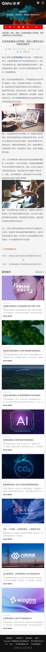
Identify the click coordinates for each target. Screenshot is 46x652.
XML (11, 644)
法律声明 (19, 638)
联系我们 (9, 638)
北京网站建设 (36, 644)
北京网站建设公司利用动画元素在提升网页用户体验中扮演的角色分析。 (26, 264)
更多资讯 (38, 272)
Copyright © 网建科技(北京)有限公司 (16, 641)
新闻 (17, 33)
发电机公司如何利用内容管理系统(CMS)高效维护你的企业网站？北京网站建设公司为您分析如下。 (26, 256)
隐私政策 (29, 638)
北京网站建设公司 (10, 249)
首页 (12, 33)
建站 (36, 638)
